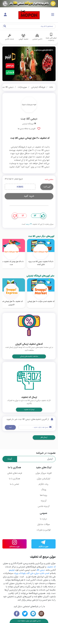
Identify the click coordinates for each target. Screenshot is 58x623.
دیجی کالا (41, 570)
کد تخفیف (51, 567)
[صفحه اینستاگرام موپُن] (41, 613)
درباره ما (43, 519)
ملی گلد (30, 573)
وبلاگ (43, 490)
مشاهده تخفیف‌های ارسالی (29, 356)
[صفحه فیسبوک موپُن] (17, 613)
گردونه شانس (43, 506)
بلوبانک (22, 573)
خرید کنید (29, 196)
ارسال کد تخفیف (29, 409)
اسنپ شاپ (44, 573)
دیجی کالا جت (7, 87)
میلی (37, 573)
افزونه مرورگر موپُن (44, 473)
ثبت (10, 427)
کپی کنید (46, 186)
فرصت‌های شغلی (14, 473)
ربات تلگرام (43, 484)
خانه (51, 87)
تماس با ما (14, 484)
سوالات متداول (43, 524)
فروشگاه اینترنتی (38, 87)
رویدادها (43, 495)
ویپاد (16, 573)
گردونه (43, 501)
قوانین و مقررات (43, 530)
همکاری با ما (14, 479)
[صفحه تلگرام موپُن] (33, 613)
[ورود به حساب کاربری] (5, 15)
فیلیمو (11, 570)
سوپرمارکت (22, 87)
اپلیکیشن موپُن (43, 479)
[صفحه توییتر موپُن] (25, 613)
